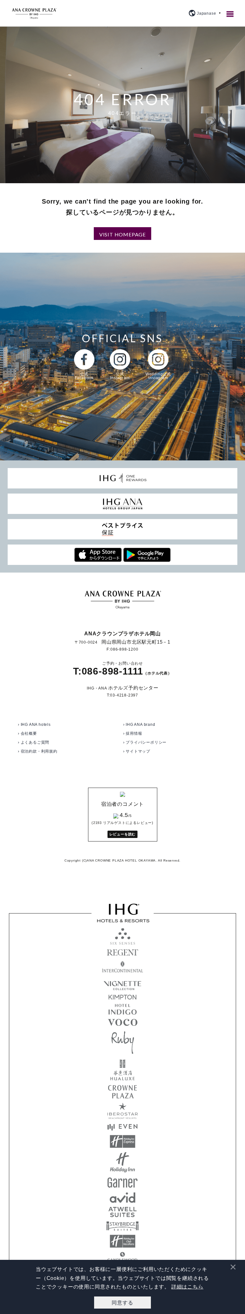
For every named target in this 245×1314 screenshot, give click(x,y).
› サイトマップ (136, 751)
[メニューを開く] (231, 14)
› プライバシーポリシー (145, 742)
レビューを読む (122, 834)
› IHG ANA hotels (34, 724)
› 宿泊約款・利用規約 (37, 751)
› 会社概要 (27, 733)
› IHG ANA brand (139, 724)
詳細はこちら (187, 1286)
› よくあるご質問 (33, 742)
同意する (122, 1302)
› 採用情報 (132, 733)
